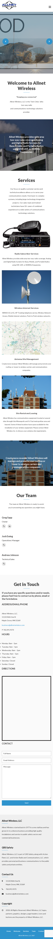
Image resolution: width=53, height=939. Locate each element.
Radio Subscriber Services (26, 253)
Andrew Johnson (10, 555)
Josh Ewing (7, 536)
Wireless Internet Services (26, 308)
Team (33, 931)
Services (26, 931)
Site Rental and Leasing (26, 413)
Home (9, 931)
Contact (41, 931)
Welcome (17, 931)
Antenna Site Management (26, 359)
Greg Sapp (7, 517)
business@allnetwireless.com (13, 625)
